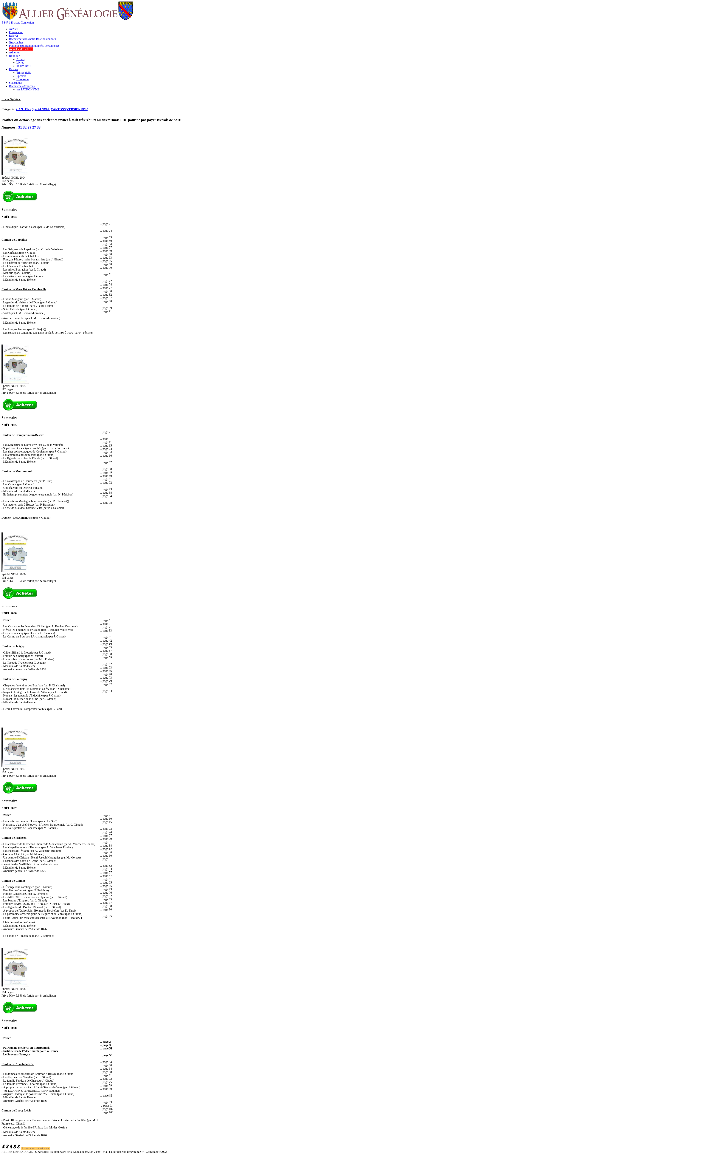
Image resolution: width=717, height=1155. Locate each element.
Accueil (13, 28)
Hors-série (22, 79)
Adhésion (14, 52)
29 (29, 127)
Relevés (13, 35)
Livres (20, 62)
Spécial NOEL (41, 109)
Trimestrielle (23, 72)
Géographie (16, 42)
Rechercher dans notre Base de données (32, 39)
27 (34, 127)
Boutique (14, 55)
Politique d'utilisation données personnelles (34, 45)
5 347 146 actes (10, 22)
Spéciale (21, 76)
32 (25, 127)
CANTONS (23, 109)
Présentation (16, 32)
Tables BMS (23, 65)
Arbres (20, 59)
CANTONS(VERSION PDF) (69, 109)
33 (39, 127)
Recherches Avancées (22, 86)
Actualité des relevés (21, 49)
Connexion (27, 22)
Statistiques (15, 82)
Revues (13, 69)
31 (20, 127)
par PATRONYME (27, 89)
